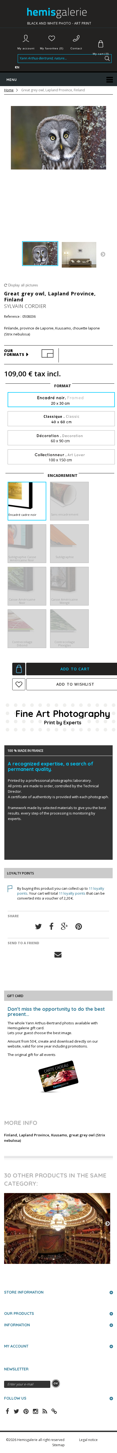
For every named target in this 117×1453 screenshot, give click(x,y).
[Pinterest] (78, 926)
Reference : (12, 316)
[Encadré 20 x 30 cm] (61, 400)
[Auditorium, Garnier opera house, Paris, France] (57, 1228)
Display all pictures (22, 285)
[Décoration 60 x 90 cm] (61, 438)
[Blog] (54, 1410)
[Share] (51, 926)
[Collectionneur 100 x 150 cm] (61, 457)
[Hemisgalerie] (59, 13)
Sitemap (58, 1445)
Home (9, 90)
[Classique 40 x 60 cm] (61, 418)
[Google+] (64, 926)
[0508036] (40, 253)
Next (103, 254)
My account (26, 48)
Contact (76, 48)
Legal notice (88, 1439)
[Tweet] (38, 926)
